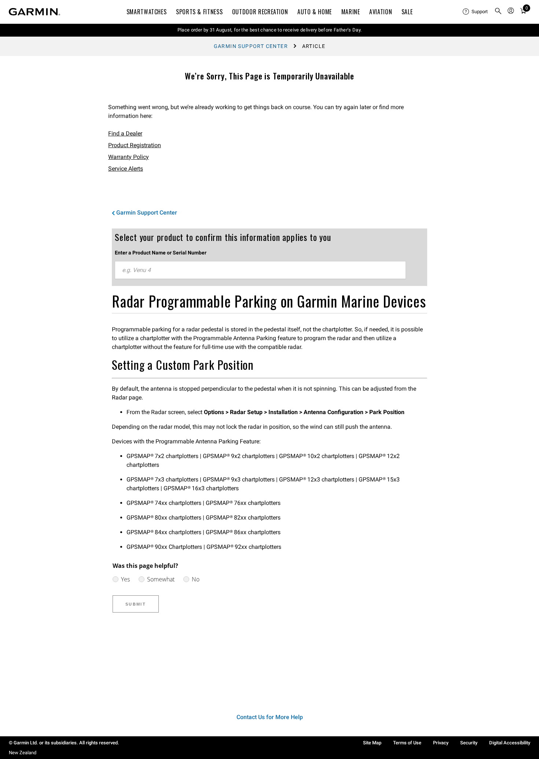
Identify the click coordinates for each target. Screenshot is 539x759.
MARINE (350, 11)
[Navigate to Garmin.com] (34, 11)
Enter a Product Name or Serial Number (160, 253)
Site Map (372, 742)
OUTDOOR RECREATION (260, 11)
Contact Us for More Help (269, 717)
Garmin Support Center (251, 46)
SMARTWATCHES (146, 11)
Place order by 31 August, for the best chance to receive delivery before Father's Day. (269, 30)
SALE (407, 11)
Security (468, 742)
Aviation (380, 11)
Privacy (440, 742)
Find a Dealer (125, 133)
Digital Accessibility (509, 742)
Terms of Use (407, 742)
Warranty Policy (128, 156)
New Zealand (22, 752)
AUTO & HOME (314, 11)
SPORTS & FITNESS (199, 11)
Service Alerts (125, 168)
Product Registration (134, 145)
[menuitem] (475, 11)
